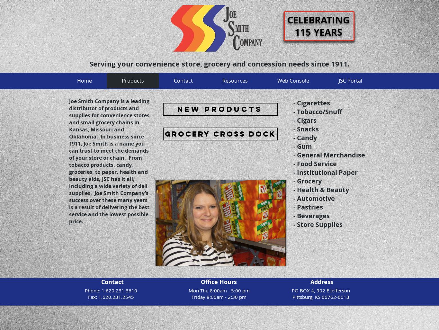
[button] (235, 80)
